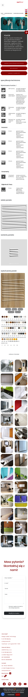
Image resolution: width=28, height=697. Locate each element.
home (2, 13)
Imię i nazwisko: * (9, 578)
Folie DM (20, 309)
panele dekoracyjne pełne (18, 13)
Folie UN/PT (11, 312)
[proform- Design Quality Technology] (14, 2)
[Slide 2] (16, 28)
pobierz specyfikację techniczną (14, 63)
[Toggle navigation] (3, 5)
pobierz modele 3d (14, 73)
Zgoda (18, 694)
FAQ (3, 676)
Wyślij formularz (14, 613)
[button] (2, 694)
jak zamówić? (14, 68)
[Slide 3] (18, 264)
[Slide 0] (12, 28)
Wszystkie (8, 309)
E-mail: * (7, 583)
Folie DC (14, 309)
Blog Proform (5, 673)
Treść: (6, 594)
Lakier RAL (17, 312)
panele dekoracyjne (8, 13)
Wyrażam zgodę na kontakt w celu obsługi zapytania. (16, 607)
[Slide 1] (14, 28)
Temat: (6, 588)
